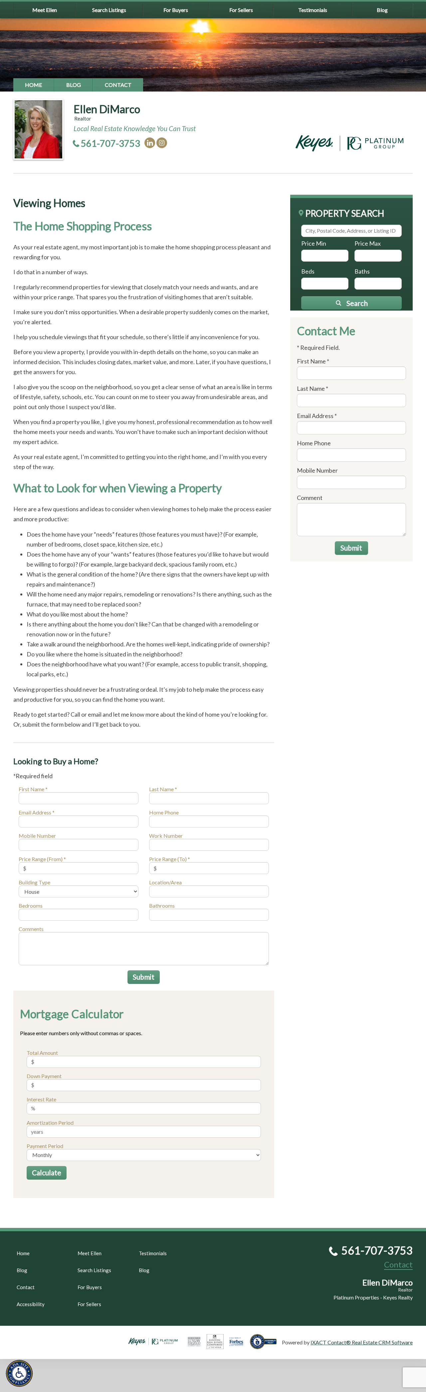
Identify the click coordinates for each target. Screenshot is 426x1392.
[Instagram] (161, 142)
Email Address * (37, 812)
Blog (382, 10)
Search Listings (109, 10)
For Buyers (175, 10)
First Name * (33, 789)
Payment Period (45, 1146)
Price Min (313, 243)
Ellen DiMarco (107, 109)
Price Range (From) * (42, 859)
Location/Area (165, 882)
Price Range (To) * (169, 859)
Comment (309, 497)
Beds (308, 271)
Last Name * (163, 789)
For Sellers (241, 10)
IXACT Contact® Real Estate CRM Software (362, 1342)
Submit (143, 977)
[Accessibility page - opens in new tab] (266, 1346)
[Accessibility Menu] (19, 1373)
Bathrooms (162, 905)
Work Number (166, 835)
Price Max (367, 243)
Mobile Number (37, 835)
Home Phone (164, 812)
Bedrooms (31, 905)
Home (33, 85)
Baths (362, 271)
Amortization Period (50, 1122)
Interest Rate (41, 1099)
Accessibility (31, 1304)
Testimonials (312, 10)
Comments (31, 929)
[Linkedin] (149, 142)
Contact (118, 85)
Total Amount (42, 1052)
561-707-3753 (110, 143)
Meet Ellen (44, 10)
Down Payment (44, 1076)
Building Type (34, 882)
